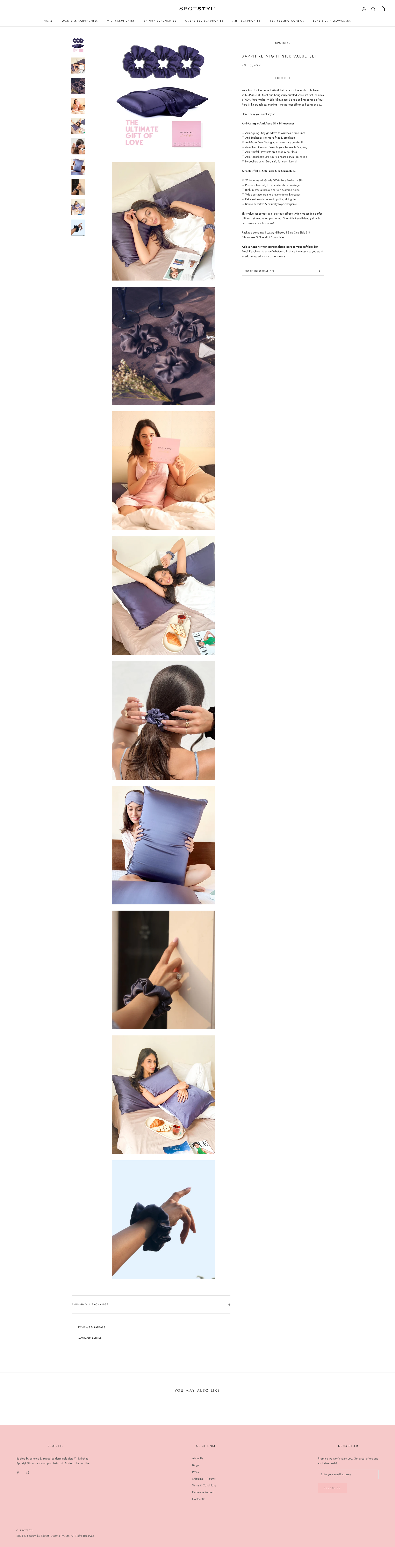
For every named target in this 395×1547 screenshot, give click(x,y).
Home (48, 21)
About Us (197, 1458)
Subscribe (332, 1488)
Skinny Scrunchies (160, 21)
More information (259, 271)
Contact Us (198, 1499)
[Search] (373, 9)
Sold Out (282, 78)
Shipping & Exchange (90, 1304)
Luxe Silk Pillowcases (332, 21)
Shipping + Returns (204, 1479)
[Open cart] (383, 8)
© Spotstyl (24, 1530)
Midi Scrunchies (121, 21)
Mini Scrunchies (246, 21)
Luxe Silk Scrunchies (80, 21)
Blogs (195, 1465)
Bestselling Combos (287, 21)
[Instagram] (27, 1472)
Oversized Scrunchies (204, 21)
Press (195, 1472)
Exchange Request (203, 1492)
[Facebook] (17, 1472)
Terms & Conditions (204, 1485)
